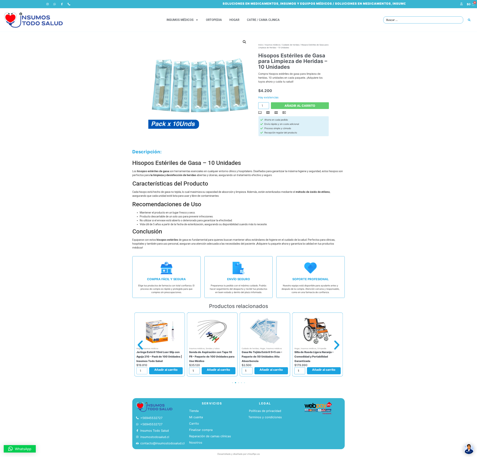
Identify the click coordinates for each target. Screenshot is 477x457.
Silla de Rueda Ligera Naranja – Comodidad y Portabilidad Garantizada (314, 356)
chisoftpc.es (253, 454)
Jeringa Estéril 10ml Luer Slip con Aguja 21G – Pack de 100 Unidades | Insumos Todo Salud (159, 356)
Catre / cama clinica (263, 20)
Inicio (260, 45)
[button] (244, 42)
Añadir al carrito (300, 105)
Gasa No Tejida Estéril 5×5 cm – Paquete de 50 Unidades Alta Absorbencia (262, 356)
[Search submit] (469, 20)
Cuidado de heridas (290, 45)
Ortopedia (214, 20)
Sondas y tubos (212, 348)
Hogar (234, 20)
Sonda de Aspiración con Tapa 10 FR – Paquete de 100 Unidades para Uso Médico (211, 356)
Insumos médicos (180, 20)
